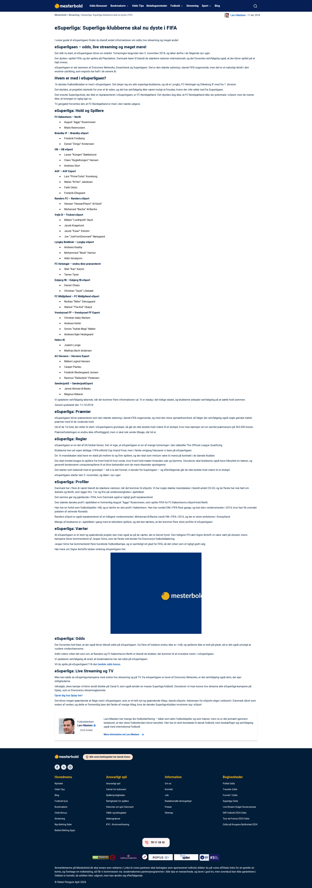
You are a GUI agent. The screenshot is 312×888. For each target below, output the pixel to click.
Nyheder (59, 783)
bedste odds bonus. (109, 664)
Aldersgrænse (113, 818)
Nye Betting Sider (63, 824)
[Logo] (69, 757)
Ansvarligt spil (116, 777)
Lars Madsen (238, 15)
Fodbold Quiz (61, 801)
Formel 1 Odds (230, 795)
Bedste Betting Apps (65, 830)
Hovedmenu (63, 777)
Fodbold (175, 6)
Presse (168, 807)
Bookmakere (118, 6)
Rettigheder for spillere (117, 801)
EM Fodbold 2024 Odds (234, 813)
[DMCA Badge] (100, 857)
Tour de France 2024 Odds (236, 818)
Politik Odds (229, 783)
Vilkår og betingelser (116, 813)
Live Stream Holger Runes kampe (239, 807)
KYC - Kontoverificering (117, 824)
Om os (168, 783)
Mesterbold (60, 15)
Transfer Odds (230, 789)
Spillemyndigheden (115, 795)
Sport (205, 6)
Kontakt (169, 789)
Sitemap (169, 813)
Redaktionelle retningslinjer (178, 801)
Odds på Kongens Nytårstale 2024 (240, 824)
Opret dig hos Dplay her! (69, 696)
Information (173, 777)
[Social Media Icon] (57, 767)
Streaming (192, 6)
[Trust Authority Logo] (129, 857)
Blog (217, 6)
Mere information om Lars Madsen (121, 734)
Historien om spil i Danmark (120, 807)
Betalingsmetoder (156, 6)
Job (167, 795)
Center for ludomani (116, 789)
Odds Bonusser (98, 6)
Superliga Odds (230, 801)
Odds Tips (138, 6)
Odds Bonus (61, 813)
